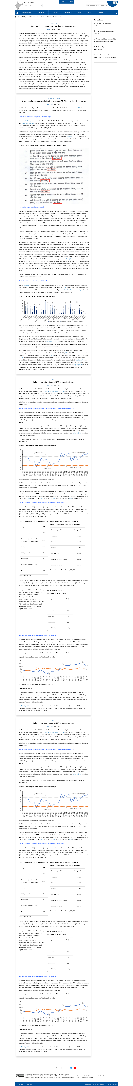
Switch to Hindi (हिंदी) (66, 2)
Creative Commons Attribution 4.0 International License (58, 1074)
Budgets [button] (67, 12)
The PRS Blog (22, 16)
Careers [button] (100, 12)
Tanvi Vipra (50, 104)
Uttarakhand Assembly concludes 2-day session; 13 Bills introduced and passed (53, 101)
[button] (17, 12)
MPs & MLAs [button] (26, 12)
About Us (20, 1084)
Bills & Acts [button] (55, 12)
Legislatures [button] (40, 12)
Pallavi (49, 29)
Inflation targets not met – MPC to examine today (53, 382)
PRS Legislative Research (31, 1074)
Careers (29, 1084)
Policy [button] (79, 12)
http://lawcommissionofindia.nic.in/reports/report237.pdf (35, 88)
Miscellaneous (54, 23)
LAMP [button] (90, 12)
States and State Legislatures (54, 98)
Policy (53, 379)
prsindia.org (100, 1084)
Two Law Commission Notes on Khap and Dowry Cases (53, 26)
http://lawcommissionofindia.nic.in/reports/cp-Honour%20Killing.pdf (39, 57)
